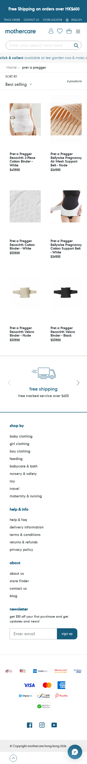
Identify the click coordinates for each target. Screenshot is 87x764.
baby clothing (21, 436)
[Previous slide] (9, 383)
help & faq (18, 519)
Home (12, 67)
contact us (18, 588)
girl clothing (19, 443)
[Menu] (77, 31)
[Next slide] (78, 383)
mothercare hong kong (43, 746)
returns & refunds (24, 542)
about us (17, 573)
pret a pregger (34, 67)
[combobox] (43, 45)
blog (13, 596)
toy (12, 481)
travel (14, 488)
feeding (16, 458)
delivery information (27, 527)
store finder (19, 581)
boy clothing (20, 451)
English (76, 19)
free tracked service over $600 (43, 395)
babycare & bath (23, 466)
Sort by (11, 76)
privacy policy (21, 549)
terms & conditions (25, 534)
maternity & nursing (26, 496)
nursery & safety (23, 473)
